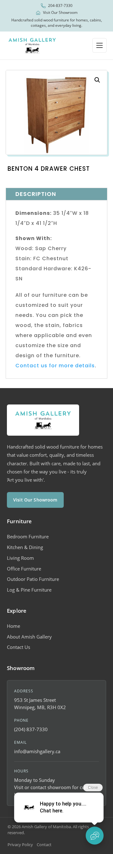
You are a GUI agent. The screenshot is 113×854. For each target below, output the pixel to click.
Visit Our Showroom (60, 12)
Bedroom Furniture (28, 536)
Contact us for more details (55, 365)
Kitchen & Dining (25, 547)
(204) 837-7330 (31, 729)
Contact (44, 844)
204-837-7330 (60, 5)
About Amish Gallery (29, 636)
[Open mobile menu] (99, 45)
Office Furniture (24, 568)
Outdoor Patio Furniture (33, 579)
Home (13, 626)
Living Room (20, 558)
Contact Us (18, 647)
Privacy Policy (20, 844)
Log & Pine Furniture (29, 590)
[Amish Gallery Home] (32, 45)
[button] (97, 80)
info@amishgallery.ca (37, 751)
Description (35, 194)
